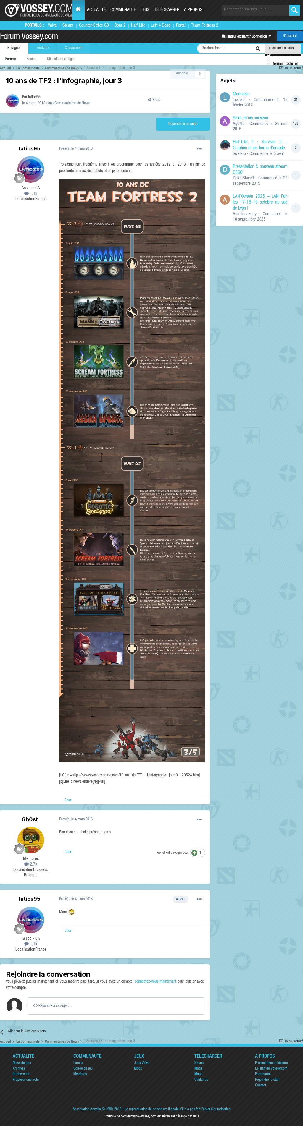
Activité (43, 48)
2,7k (33, 864)
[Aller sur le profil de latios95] (12, 100)
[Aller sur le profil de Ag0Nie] (225, 121)
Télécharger (166, 10)
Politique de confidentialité (122, 1116)
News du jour (22, 1063)
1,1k (33, 194)
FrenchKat (163, 853)
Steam (67, 25)
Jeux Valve (141, 1063)
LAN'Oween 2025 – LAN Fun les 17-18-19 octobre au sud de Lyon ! (260, 203)
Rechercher (21, 1074)
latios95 (34, 97)
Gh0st (30, 819)
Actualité (96, 10)
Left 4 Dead (160, 25)
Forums (10, 59)
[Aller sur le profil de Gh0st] (30, 840)
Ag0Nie (239, 124)
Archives (19, 1069)
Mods (138, 1069)
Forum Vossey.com (29, 37)
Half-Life (138, 25)
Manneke (241, 94)
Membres (80, 1074)
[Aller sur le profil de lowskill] (225, 97)
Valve (52, 25)
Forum (78, 1063)
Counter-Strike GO (94, 25)
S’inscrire (290, 36)
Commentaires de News (72, 103)
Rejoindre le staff (267, 1080)
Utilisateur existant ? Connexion (245, 37)
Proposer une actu (26, 1080)
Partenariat (263, 1074)
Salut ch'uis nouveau (250, 118)
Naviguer (14, 48)
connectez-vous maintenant (155, 982)
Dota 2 (120, 25)
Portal (181, 25)
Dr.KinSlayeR (243, 178)
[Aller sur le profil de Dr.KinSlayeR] (225, 170)
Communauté (123, 10)
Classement (74, 48)
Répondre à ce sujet (183, 124)
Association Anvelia (87, 1110)
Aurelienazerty (245, 214)
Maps (198, 1074)
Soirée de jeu (83, 1069)
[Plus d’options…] (199, 149)
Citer (68, 801)
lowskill (239, 100)
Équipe (31, 59)
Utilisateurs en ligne (61, 59)
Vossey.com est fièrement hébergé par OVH (170, 1116)
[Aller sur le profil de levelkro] (225, 145)
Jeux (145, 10)
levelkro (239, 154)
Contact (260, 1086)
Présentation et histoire (271, 1063)
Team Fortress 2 (204, 25)
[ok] (294, 10)
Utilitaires (201, 1080)
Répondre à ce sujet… (55, 1006)
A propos (193, 10)
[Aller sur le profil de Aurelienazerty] (225, 200)
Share (156, 100)
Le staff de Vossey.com (271, 1069)
